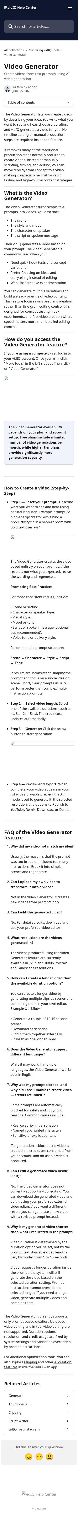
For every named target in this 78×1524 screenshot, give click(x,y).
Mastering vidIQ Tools (44, 50)
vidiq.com (39, 1508)
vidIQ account (23, 358)
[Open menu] (70, 7)
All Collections (14, 50)
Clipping (31, 1362)
